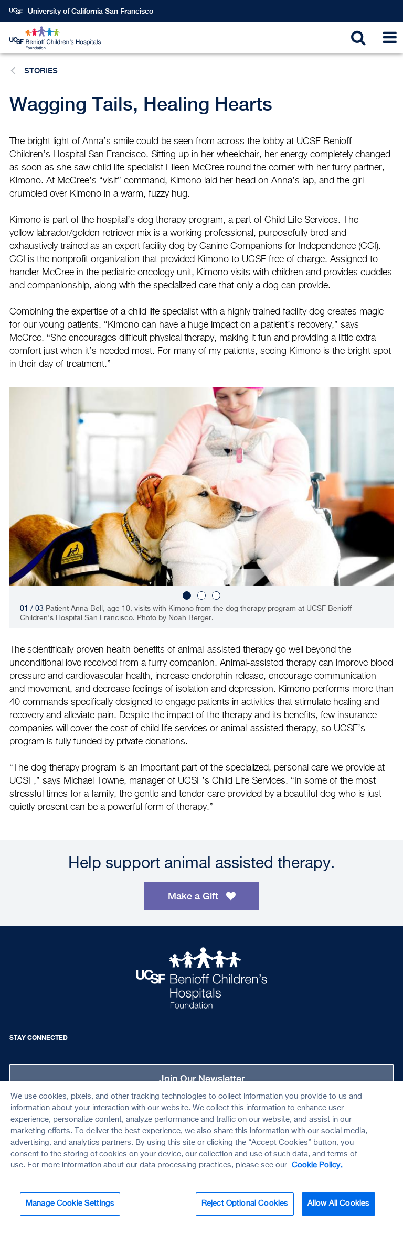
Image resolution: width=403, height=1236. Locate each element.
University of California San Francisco (90, 11)
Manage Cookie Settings (70, 1203)
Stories (41, 70)
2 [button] (201, 595)
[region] (201, 1158)
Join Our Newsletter (202, 1078)
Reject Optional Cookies (245, 1203)
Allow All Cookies (338, 1203)
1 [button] (187, 595)
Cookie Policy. (317, 1165)
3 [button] (216, 595)
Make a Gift (194, 896)
